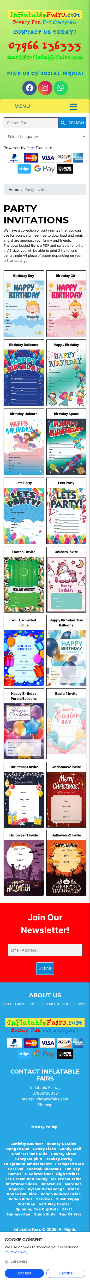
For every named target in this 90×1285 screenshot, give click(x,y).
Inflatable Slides (21, 1184)
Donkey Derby (58, 1159)
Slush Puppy (67, 1199)
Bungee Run (17, 1149)
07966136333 (45, 1093)
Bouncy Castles (61, 1144)
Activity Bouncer (27, 1144)
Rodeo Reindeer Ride (61, 1194)
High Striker (67, 1174)
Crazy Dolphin (28, 1159)
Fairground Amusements (28, 1164)
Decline (66, 1273)
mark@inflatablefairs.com (45, 1099)
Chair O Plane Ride (30, 1154)
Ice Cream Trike (66, 1179)
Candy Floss (44, 1149)
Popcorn (17, 1189)
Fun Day (72, 1169)
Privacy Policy (43, 1127)
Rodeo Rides (21, 1199)
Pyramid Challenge (46, 1189)
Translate (44, 147)
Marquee (73, 1184)
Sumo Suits (45, 1214)
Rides (73, 1189)
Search (75, 122)
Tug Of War (70, 1214)
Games (14, 1174)
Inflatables (51, 1184)
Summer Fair (18, 1214)
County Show (63, 1154)
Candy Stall (70, 1149)
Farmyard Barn (69, 1164)
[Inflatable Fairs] (45, 18)
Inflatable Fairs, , (45, 1087)
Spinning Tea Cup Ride (37, 1209)
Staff (67, 1209)
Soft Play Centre (54, 1204)
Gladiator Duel (39, 1174)
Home (13, 189)
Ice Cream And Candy (27, 1179)
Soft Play (26, 1204)
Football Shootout (44, 1169)
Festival (15, 1169)
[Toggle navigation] (73, 106)
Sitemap (45, 1104)
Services (44, 1199)
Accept (24, 1273)
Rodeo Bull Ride (22, 1194)
